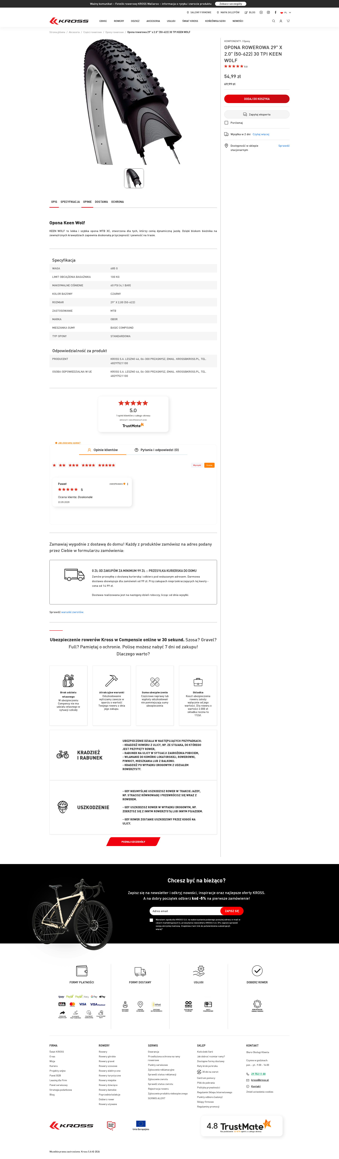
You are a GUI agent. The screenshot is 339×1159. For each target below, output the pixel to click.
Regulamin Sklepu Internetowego (214, 1092)
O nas (52, 1056)
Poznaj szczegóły (133, 841)
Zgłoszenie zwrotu (158, 1079)
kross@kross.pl (260, 1080)
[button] (286, 12)
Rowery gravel (106, 1061)
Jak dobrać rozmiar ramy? (211, 1056)
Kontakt (256, 1086)
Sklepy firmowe (205, 1101)
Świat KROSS (56, 1051)
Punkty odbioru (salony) (209, 1096)
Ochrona (117, 202)
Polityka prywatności (208, 1087)
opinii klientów (133, 415)
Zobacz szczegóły (230, 3)
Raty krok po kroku (207, 1065)
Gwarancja (153, 1051)
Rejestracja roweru (158, 1088)
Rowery (103, 1051)
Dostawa (101, 202)
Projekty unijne (57, 1070)
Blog (252, 12)
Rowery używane (108, 1104)
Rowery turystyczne (110, 1075)
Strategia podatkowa (60, 1089)
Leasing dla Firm (58, 1080)
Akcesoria (74, 32)
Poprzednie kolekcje (109, 1094)
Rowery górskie (107, 1056)
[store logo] (69, 21)
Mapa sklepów (230, 12)
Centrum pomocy (206, 1077)
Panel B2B (55, 1075)
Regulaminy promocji (208, 1106)
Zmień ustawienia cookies (259, 1091)
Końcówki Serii (205, 1051)
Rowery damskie (107, 1089)
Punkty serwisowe (158, 1064)
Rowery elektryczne (109, 1070)
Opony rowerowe (114, 32)
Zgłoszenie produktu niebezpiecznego (168, 1093)
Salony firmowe (201, 12)
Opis (54, 202)
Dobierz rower (106, 1099)
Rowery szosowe (108, 1065)
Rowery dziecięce (108, 1084)
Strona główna (57, 32)
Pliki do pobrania (206, 1082)
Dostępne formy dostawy (210, 1061)
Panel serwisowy (58, 1084)
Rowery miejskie (107, 1080)
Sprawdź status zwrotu (160, 1083)
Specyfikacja (70, 202)
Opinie (87, 202)
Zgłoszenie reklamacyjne (161, 1069)
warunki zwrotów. (72, 612)
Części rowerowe (92, 32)
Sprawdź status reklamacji (162, 1074)
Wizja (52, 1061)
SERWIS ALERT (156, 1098)
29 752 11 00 (258, 1073)
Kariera (53, 1065)
